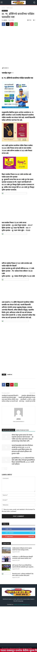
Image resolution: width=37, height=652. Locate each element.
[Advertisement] (18, 46)
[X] (8, 24)
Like (33, 529)
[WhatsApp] (16, 24)
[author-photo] (18, 416)
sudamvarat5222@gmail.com (22, 604)
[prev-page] (3, 468)
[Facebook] (3, 24)
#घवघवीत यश (9, 374)
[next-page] (6, 468)
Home (3, 8)
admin (5, 20)
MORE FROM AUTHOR (22, 430)
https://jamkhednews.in (18, 421)
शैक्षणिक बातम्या (10, 8)
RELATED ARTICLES (8, 430)
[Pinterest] (12, 24)
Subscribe (31, 536)
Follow (32, 532)
